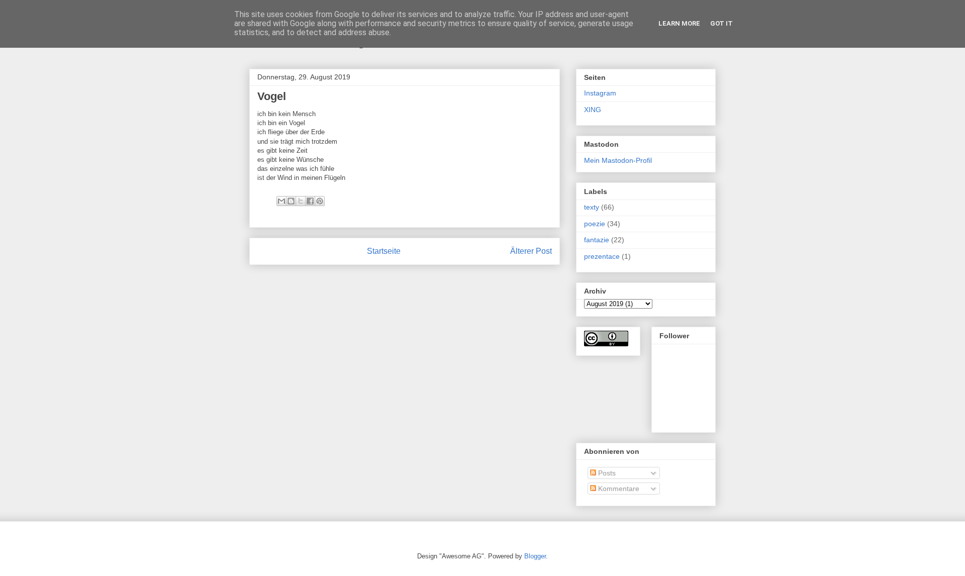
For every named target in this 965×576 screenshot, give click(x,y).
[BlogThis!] (291, 201)
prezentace (602, 256)
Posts (606, 473)
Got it (721, 23)
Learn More (679, 23)
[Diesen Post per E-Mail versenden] (281, 201)
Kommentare (617, 489)
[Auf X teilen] (301, 201)
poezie (594, 224)
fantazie (596, 240)
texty (591, 207)
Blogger (535, 556)
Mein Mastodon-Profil (618, 160)
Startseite (384, 251)
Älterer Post (531, 251)
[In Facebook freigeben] (310, 201)
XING (592, 110)
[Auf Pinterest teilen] (320, 201)
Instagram (600, 93)
